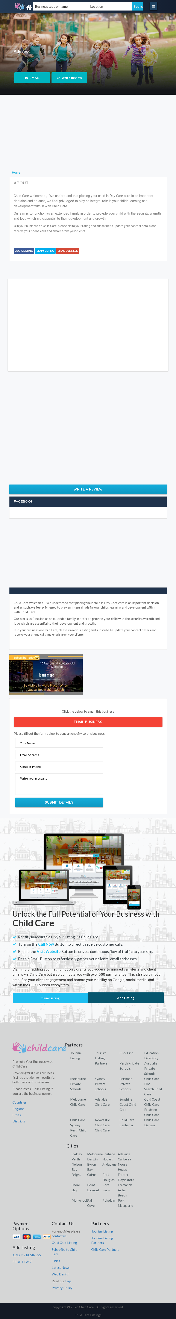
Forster (123, 1175)
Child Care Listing (64, 1243)
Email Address (29, 755)
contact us (59, 1236)
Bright (76, 1175)
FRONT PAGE (22, 1262)
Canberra (124, 1159)
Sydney (77, 1154)
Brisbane (108, 1154)
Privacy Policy (62, 1288)
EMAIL (34, 78)
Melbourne (95, 1154)
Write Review (71, 78)
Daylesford (126, 1180)
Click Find (126, 1053)
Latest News (61, 1267)
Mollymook (80, 1200)
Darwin (92, 1159)
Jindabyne (109, 1164)
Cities (16, 1115)
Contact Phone (30, 766)
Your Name (27, 743)
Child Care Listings (88, 1315)
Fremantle (125, 1185)
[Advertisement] (88, 140)
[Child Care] (37, 7)
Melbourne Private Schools (78, 1084)
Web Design (60, 1274)
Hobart (107, 1159)
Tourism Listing (102, 1231)
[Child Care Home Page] (39, 1049)
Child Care (102, 1130)
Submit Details (59, 802)
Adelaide (124, 1154)
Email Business (68, 250)
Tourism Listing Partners (101, 1058)
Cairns (91, 1175)
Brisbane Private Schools (126, 1084)
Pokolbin (108, 1200)
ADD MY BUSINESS (26, 1255)
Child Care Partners (105, 1249)
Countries (19, 1102)
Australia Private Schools (150, 1068)
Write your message (33, 778)
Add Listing (125, 998)
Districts (18, 1121)
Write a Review (88, 489)
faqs (68, 1281)
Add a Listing (24, 250)
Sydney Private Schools (100, 1084)
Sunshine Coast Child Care (128, 1104)
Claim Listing (45, 250)
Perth (76, 1159)
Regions (18, 1109)
